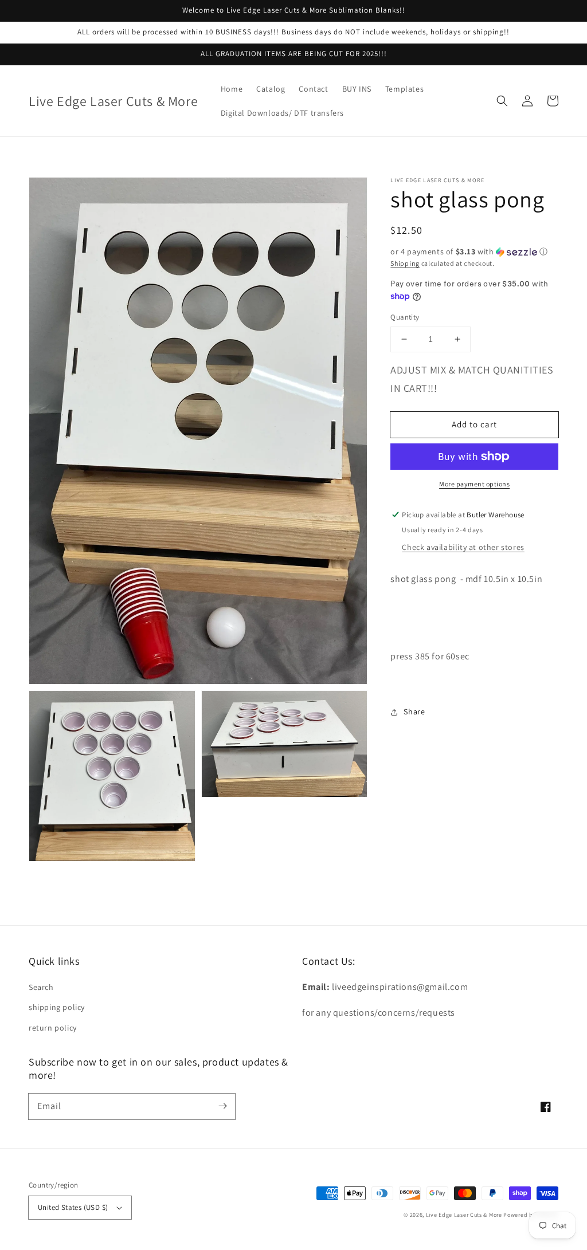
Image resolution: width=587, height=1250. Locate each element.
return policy (53, 1028)
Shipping (405, 263)
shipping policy (57, 1007)
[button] (502, 100)
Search (41, 987)
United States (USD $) (73, 1207)
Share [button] (414, 711)
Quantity (404, 317)
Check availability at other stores (463, 547)
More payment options (474, 483)
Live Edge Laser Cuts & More (464, 1214)
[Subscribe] (222, 1106)
